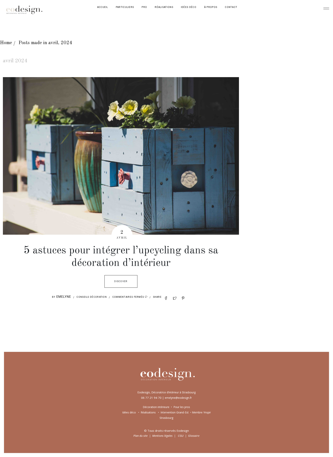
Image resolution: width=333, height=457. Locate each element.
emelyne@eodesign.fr (178, 398)
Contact (231, 7)
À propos (210, 7)
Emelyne (63, 296)
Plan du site (140, 436)
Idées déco (188, 7)
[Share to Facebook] (166, 298)
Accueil (102, 7)
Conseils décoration (92, 297)
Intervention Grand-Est (175, 412)
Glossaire (193, 436)
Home (6, 42)
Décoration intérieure (156, 407)
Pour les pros (181, 407)
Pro (144, 7)
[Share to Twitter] (175, 298)
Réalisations (164, 7)
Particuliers (125, 7)
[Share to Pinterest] (183, 298)
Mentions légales (162, 436)
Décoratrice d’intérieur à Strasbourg (173, 392)
